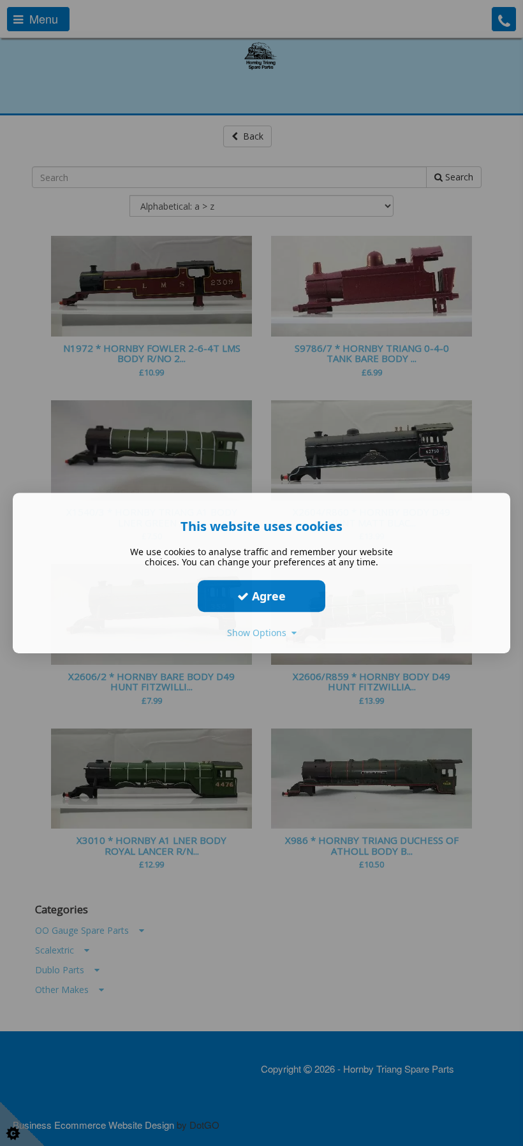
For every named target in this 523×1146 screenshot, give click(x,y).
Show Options (259, 633)
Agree (267, 596)
